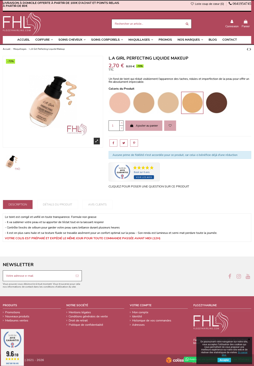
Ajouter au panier (147, 126)
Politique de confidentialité (86, 324)
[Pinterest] (134, 143)
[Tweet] (124, 143)
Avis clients (97, 204)
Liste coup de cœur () (209, 4)
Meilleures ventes (16, 320)
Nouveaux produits (17, 316)
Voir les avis (144, 177)
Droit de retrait (78, 320)
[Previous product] (248, 49)
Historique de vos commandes (151, 320)
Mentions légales (80, 312)
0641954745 (242, 3)
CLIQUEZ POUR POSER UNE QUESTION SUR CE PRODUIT (149, 186)
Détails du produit (57, 204)
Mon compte (140, 312)
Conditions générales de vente (88, 316)
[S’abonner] (77, 276)
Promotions (12, 312)
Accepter (224, 360)
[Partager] (113, 143)
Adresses (138, 324)
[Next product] (250, 49)
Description (18, 204)
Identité (137, 316)
